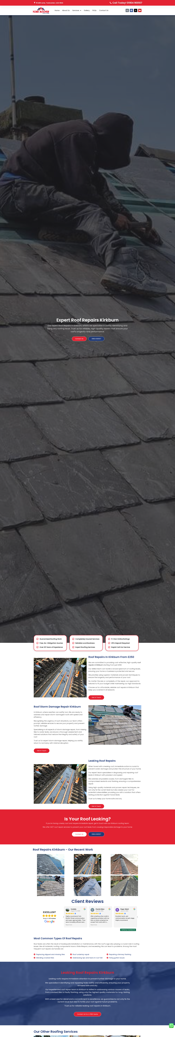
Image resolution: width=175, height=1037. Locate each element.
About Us (66, 10)
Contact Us (103, 10)
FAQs (94, 10)
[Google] (127, 10)
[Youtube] (139, 10)
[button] (137, 917)
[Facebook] (131, 10)
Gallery (87, 10)
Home (57, 10)
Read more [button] (94, 924)
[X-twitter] (135, 10)
